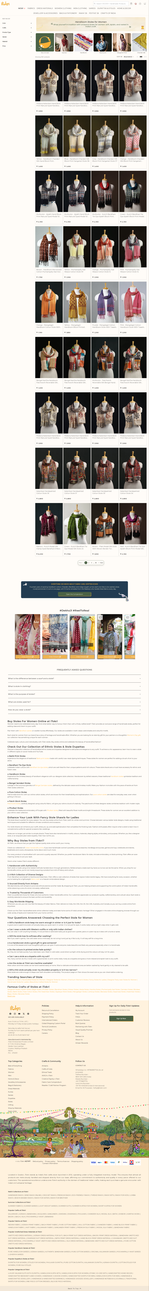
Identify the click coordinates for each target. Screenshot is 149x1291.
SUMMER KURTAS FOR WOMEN (84, 1206)
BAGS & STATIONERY (68, 13)
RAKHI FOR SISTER (41, 1198)
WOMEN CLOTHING (63, 8)
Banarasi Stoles (106, 992)
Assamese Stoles (119, 992)
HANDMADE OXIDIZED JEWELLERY (79, 1279)
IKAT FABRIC (31, 1227)
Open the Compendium (74, 594)
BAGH (17, 1217)
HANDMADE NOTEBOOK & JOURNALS (109, 1279)
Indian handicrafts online (34, 848)
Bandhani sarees (25, 731)
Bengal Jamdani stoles (43, 785)
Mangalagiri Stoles (80, 992)
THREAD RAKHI (97, 1195)
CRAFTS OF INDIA (108, 13)
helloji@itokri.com (100, 1088)
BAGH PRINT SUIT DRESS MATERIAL (78, 1235)
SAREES (92, 8)
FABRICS (31, 8)
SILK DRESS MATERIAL (75, 1241)
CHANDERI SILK (94, 1214)
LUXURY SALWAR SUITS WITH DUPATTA (23, 1273)
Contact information (50, 1163)
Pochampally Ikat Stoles (111, 989)
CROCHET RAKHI (49, 1195)
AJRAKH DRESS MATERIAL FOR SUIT (48, 1235)
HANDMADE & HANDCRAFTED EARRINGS (48, 1279)
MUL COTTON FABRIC (87, 1225)
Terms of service (63, 1161)
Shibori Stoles (73, 989)
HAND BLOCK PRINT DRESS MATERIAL (96, 1238)
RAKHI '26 (83, 13)
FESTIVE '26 (94, 13)
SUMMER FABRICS (15, 1206)
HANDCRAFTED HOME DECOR (120, 1273)
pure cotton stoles (100, 794)
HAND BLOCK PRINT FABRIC (125, 1225)
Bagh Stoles (36, 989)
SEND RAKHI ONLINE (33, 1195)
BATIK (115, 1214)
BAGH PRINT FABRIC (49, 1225)
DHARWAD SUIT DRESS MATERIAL (40, 1238)
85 (96, 562)
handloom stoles (117, 776)
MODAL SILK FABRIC (105, 1227)
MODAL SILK (106, 1214)
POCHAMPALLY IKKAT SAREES (129, 1252)
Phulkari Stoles (48, 989)
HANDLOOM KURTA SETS (50, 1273)
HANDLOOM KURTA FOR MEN (107, 1276)
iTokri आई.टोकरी (25, 1161)
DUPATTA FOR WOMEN (17, 1262)
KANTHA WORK (133, 1214)
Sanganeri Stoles (14, 989)
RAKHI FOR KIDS (121, 1195)
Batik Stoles (17, 992)
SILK (23, 1217)
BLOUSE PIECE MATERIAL (61, 1281)
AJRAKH (22, 1214)
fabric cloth (35, 879)
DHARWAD (72, 1214)
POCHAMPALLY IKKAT (35, 1217)
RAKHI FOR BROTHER (59, 1198)
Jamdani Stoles (127, 989)
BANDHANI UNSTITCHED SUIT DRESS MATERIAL (104, 1241)
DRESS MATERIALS (45, 8)
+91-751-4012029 (82, 1086)
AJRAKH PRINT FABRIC (31, 1225)
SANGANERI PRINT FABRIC (65, 1227)
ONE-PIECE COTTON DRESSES (38, 1281)
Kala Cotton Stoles (30, 992)
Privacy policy (50, 1161)
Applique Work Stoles (64, 992)
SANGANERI (52, 1214)
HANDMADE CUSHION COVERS (55, 1276)
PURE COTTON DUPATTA (73, 1262)
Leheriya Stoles (93, 992)
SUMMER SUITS (65, 1206)
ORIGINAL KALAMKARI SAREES (103, 1252)
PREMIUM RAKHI (64, 1195)
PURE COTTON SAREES (80, 1252)
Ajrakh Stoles (26, 989)
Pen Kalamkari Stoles (46, 992)
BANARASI (49, 1217)
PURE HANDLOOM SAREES (18, 1252)
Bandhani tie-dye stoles (39, 767)
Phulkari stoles (52, 810)
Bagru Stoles (12, 994)
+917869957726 (92, 1070)
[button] (145, 3)
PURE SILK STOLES (23, 1265)
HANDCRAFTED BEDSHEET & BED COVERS (24, 1276)
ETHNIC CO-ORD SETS (98, 1273)
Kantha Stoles (95, 989)
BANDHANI (31, 1214)
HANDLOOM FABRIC (16, 1227)
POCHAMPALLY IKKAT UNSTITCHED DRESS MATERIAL (44, 1241)
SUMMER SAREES (31, 1206)
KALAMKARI (13, 1214)
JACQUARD (41, 1214)
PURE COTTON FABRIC (68, 1225)
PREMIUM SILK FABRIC (86, 1227)
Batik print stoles (42, 758)
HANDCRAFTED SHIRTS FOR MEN (81, 1276)
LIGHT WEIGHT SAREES (48, 1206)
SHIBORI (122, 1214)
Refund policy (38, 1161)
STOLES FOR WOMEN (36, 1262)
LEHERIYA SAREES (16, 1254)
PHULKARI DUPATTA (54, 1262)
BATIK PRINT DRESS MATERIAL (67, 1238)
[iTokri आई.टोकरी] (5, 4)
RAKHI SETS (109, 1195)
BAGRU (11, 1217)
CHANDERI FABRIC (104, 1225)
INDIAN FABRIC (14, 1225)
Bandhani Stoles (61, 989)
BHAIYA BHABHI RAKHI (24, 1198)
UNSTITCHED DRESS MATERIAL (20, 1235)
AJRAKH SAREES (37, 1252)
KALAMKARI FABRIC (45, 1227)
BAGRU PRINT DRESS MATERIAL (105, 1235)
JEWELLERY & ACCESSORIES (45, 13)
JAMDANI (62, 1214)
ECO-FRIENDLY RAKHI (80, 1195)
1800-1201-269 (81, 1077)
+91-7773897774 (82, 1081)
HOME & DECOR (124, 8)
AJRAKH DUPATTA (110, 1262)
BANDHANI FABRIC (122, 1227)
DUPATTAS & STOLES (106, 8)
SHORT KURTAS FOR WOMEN (110, 1206)
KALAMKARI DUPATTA (93, 1262)
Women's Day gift (133, 735)
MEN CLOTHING (80, 8)
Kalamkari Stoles (133, 992)
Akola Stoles (84, 989)
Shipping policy (77, 1161)
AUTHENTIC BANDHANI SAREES (57, 1252)
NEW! (20, 8)
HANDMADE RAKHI (15, 1195)
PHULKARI (82, 1214)
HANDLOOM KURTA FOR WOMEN (75, 1273)
